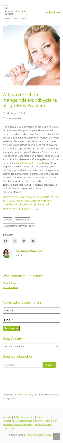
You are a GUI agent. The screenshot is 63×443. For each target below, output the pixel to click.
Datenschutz (43, 417)
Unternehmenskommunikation (19, 225)
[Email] (33, 241)
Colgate (7, 219)
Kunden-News (14, 118)
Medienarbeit (22, 219)
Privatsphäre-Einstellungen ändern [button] (22, 420)
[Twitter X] (15, 241)
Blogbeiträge (10, 283)
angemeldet (20, 394)
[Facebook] (6, 241)
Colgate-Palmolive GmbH (30, 163)
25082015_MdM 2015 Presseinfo (21, 209)
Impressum (27, 417)
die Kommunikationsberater (39, 434)
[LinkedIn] (24, 241)
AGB (16, 417)
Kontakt (7, 417)
